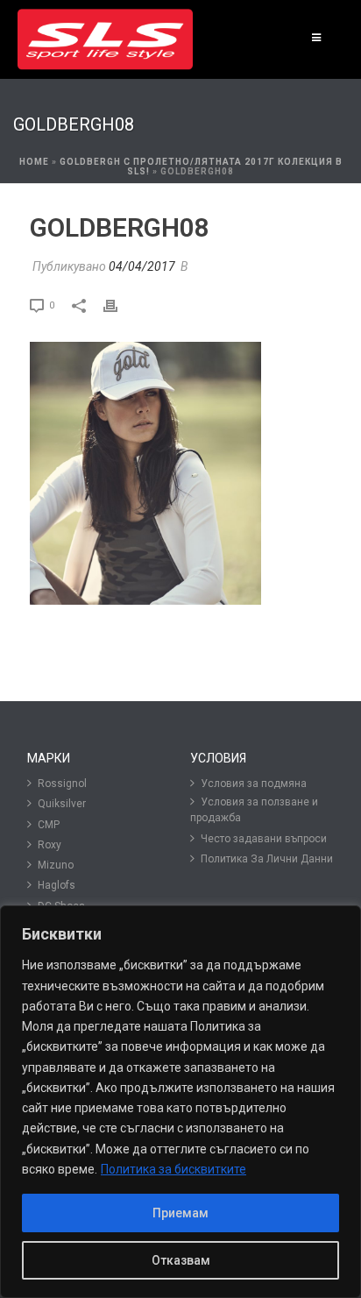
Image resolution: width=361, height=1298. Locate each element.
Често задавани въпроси (264, 839)
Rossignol (62, 783)
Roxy (49, 845)
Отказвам (181, 1260)
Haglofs (56, 885)
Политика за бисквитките (173, 1169)
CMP (49, 825)
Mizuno (56, 865)
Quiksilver (62, 804)
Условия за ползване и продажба (254, 810)
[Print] (119, 304)
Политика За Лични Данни (267, 859)
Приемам (180, 1213)
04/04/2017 (142, 266)
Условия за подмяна (254, 783)
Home (34, 162)
